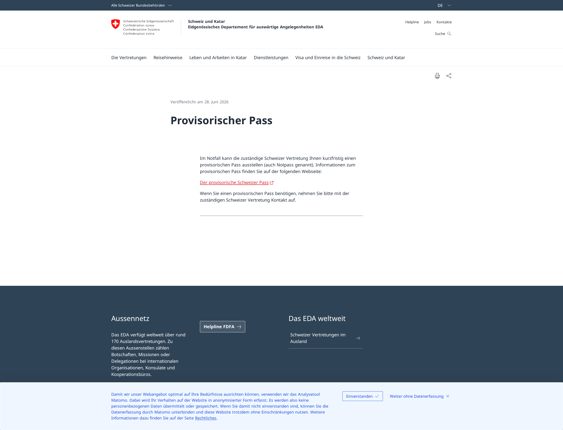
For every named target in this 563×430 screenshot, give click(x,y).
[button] (129, 57)
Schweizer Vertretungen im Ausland (318, 338)
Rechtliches (205, 418)
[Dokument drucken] (437, 75)
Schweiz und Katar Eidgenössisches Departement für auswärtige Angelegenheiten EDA (255, 24)
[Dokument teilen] (448, 75)
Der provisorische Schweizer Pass (234, 182)
